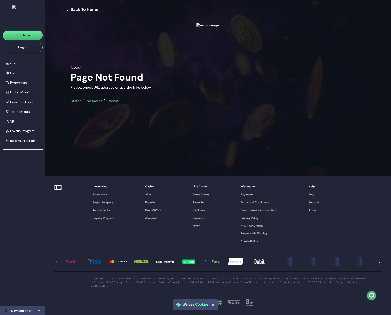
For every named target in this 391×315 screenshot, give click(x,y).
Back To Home (84, 9)
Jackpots (151, 218)
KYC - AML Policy (252, 225)
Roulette (198, 202)
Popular (150, 202)
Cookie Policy (249, 241)
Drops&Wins (153, 210)
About (313, 210)
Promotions (100, 194)
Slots (148, 194)
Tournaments (101, 210)
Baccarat (199, 218)
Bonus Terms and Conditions (259, 210)
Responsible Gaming (254, 233)
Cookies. (202, 304)
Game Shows (201, 194)
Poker (196, 225)
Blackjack (199, 210)
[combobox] (22, 310)
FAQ (311, 194)
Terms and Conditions (255, 202)
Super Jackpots (103, 202)
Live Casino (94, 101)
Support (112, 101)
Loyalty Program (103, 218)
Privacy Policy (250, 218)
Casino (76, 101)
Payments (247, 194)
